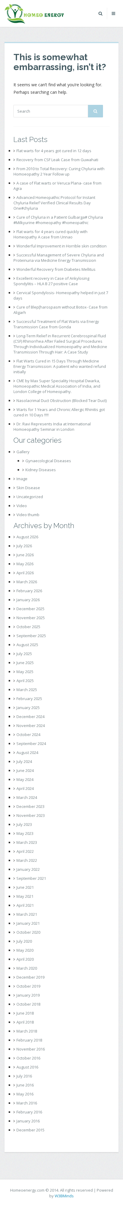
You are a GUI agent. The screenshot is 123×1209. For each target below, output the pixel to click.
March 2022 (26, 860)
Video (21, 505)
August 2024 (27, 752)
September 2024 (31, 743)
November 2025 (30, 617)
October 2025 (28, 626)
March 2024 (26, 797)
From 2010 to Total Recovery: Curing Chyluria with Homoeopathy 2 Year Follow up (58, 171)
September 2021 (31, 878)
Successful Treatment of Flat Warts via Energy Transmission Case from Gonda (56, 324)
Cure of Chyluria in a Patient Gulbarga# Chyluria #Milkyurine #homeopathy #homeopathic (58, 219)
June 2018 (25, 1013)
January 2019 (28, 995)
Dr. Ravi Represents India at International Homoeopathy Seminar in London (52, 426)
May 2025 (24, 671)
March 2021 (26, 914)
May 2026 (24, 563)
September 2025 (31, 635)
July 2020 (24, 941)
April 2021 (25, 905)
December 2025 (30, 608)
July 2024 (24, 761)
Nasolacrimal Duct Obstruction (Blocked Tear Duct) (61, 400)
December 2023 (30, 806)
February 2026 (29, 590)
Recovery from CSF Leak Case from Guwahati (57, 159)
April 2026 (25, 572)
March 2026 (26, 581)
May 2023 (24, 833)
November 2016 (30, 1049)
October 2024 (28, 734)
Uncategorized (29, 496)
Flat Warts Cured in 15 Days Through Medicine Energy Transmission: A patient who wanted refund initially (59, 366)
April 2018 (25, 1022)
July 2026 (24, 545)
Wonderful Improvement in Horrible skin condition (61, 246)
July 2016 (24, 1076)
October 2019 (28, 986)
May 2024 (24, 779)
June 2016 (25, 1085)
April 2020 (25, 959)
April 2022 (25, 851)
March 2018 (26, 1031)
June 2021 (25, 887)
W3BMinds (64, 1196)
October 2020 (28, 932)
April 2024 (25, 788)
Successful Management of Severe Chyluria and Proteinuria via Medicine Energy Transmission (58, 257)
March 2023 (26, 842)
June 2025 (25, 662)
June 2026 (25, 554)
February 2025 (29, 698)
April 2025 (25, 680)
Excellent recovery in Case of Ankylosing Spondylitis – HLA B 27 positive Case (51, 281)
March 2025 (26, 689)
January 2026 (28, 599)
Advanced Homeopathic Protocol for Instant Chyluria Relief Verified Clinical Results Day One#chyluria (54, 203)
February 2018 (29, 1040)
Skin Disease (28, 487)
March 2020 (26, 968)
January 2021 (28, 923)
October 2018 (28, 1004)
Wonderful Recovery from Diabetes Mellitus (56, 269)
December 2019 (30, 977)
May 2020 (24, 950)
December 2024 (30, 716)
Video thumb (27, 514)
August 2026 (27, 536)
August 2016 (27, 1067)
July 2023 (24, 824)
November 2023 (30, 815)
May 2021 (24, 896)
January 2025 (28, 707)
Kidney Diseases (40, 469)
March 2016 (26, 1103)
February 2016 (29, 1112)
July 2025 (24, 653)
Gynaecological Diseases (48, 460)
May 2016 (24, 1094)
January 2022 (28, 869)
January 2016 (28, 1121)
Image (21, 478)
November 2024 (30, 725)
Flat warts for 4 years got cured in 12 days (53, 150)
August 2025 (27, 644)
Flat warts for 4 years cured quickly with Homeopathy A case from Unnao (50, 234)
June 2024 (25, 770)
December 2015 (30, 1130)
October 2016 (28, 1058)
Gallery (23, 451)
